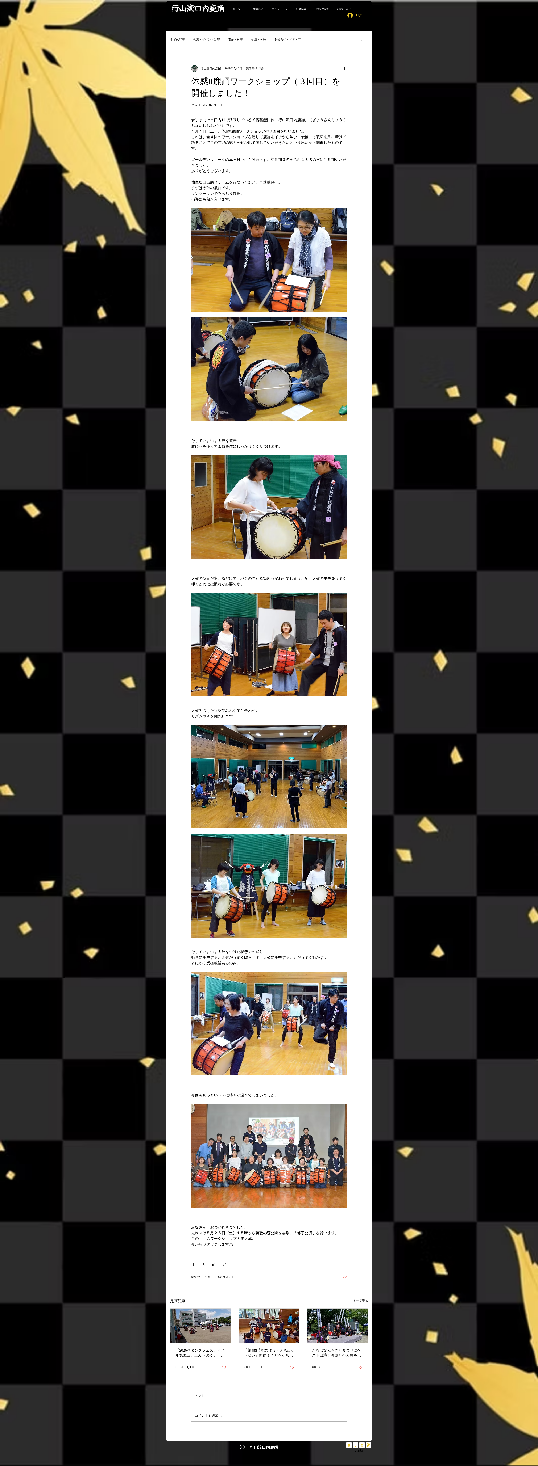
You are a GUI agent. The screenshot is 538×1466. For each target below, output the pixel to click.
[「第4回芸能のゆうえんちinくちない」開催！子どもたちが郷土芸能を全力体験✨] (269, 1326)
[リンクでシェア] (224, 1264)
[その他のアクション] (344, 68)
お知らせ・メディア (287, 39)
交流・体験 (258, 39)
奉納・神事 (235, 39)
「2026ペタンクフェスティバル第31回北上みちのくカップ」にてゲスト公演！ (200, 1353)
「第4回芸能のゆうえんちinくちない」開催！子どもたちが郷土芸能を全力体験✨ (269, 1353)
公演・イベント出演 (206, 39)
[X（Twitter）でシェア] (204, 1264)
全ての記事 (177, 39)
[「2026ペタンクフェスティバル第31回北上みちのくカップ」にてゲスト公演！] (200, 1326)
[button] (362, 39)
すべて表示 (360, 1300)
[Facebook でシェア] (193, 1264)
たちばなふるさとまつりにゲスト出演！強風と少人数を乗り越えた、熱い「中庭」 (336, 1353)
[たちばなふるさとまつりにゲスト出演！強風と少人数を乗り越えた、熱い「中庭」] (337, 1326)
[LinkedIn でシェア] (214, 1264)
